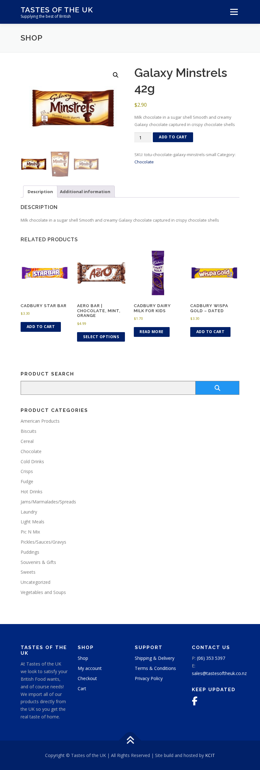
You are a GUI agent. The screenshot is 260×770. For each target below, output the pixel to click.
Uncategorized (35, 582)
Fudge (27, 481)
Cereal (27, 441)
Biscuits (28, 431)
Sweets (28, 572)
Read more (152, 331)
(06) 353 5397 (211, 658)
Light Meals (32, 522)
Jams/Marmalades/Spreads (48, 502)
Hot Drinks (31, 492)
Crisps (27, 471)
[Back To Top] (130, 740)
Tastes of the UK (57, 9)
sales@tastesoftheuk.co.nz (219, 673)
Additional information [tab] (85, 191)
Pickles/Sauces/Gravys (43, 542)
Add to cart (173, 137)
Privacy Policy (149, 678)
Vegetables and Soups (43, 592)
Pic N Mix (30, 532)
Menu (233, 12)
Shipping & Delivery (154, 658)
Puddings (30, 552)
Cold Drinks (32, 461)
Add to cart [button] (41, 326)
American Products (40, 421)
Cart (82, 688)
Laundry (29, 512)
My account (90, 668)
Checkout (87, 678)
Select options (101, 336)
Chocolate (144, 162)
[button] (115, 75)
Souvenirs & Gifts (38, 562)
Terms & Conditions (155, 668)
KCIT (210, 755)
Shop (83, 658)
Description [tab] (40, 191)
